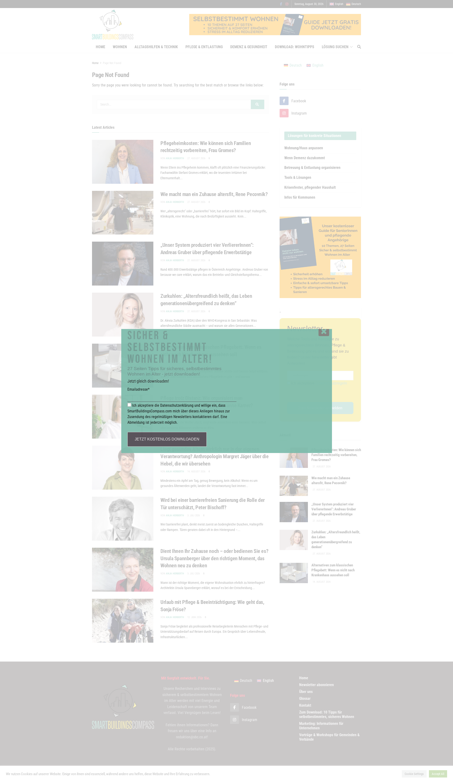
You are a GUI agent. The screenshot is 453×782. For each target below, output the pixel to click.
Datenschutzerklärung (176, 405)
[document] (226, 391)
